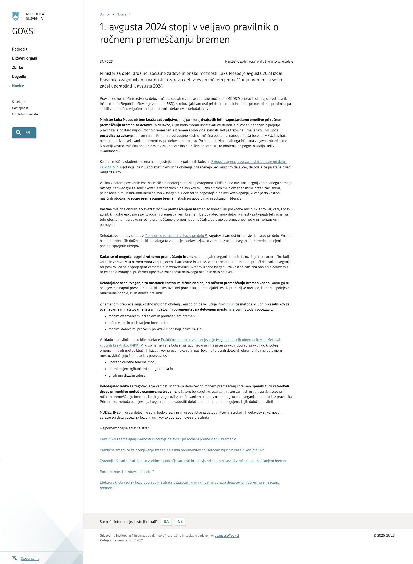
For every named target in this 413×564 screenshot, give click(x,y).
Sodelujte (18, 102)
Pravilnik (224, 304)
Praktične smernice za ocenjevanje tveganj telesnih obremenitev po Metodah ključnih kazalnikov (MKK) (180, 450)
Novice (18, 85)
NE (180, 521)
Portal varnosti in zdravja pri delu (125, 472)
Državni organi (24, 58)
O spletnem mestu (25, 114)
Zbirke (17, 67)
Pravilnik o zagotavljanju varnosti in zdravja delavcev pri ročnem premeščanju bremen (166, 439)
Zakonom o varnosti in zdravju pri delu (174, 235)
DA (166, 521)
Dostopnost (20, 108)
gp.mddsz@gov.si (227, 536)
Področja (20, 49)
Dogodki (19, 76)
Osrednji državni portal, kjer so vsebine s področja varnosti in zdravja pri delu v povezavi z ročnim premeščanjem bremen (193, 461)
